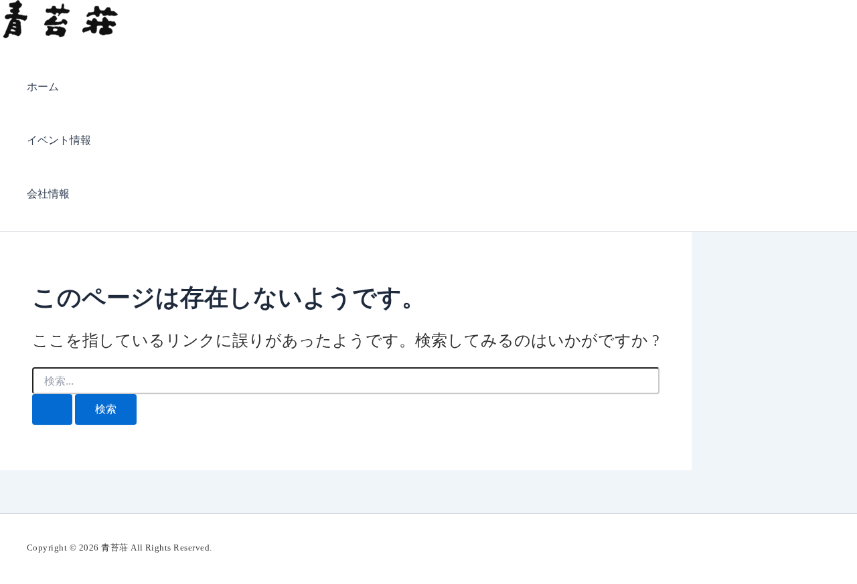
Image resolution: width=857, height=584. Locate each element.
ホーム (43, 86)
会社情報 (48, 193)
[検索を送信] (52, 409)
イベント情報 (59, 140)
